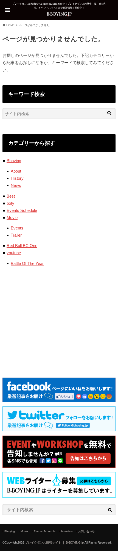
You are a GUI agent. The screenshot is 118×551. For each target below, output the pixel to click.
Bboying (14, 160)
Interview (66, 531)
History (17, 178)
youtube (14, 252)
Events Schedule (22, 210)
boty (10, 203)
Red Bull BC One (22, 245)
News (16, 185)
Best (11, 196)
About (16, 171)
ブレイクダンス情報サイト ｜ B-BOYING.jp (54, 542)
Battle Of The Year (27, 263)
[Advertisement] (59, 317)
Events (17, 228)
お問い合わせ (86, 531)
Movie (12, 217)
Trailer (16, 235)
